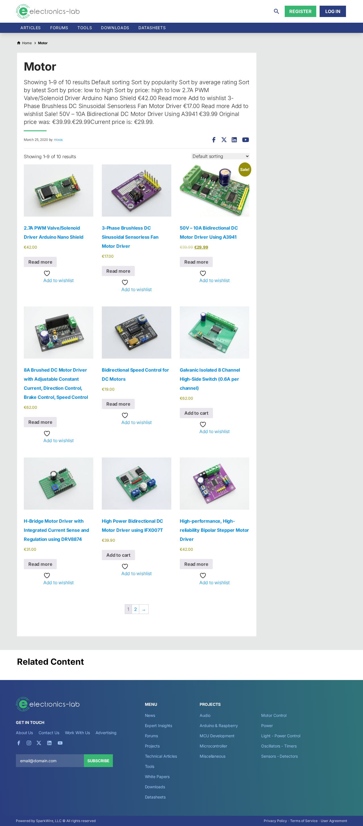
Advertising (106, 732)
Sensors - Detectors (279, 756)
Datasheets (152, 27)
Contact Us (49, 732)
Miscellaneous (212, 756)
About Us (24, 732)
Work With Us (77, 732)
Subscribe (98, 760)
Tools (84, 27)
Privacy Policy (275, 821)
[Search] (276, 11)
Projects (152, 746)
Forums (59, 27)
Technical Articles (161, 756)
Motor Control (273, 715)
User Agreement (334, 821)
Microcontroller (213, 746)
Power (267, 725)
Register (300, 11)
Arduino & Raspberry (219, 725)
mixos (58, 139)
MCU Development (217, 735)
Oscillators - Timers (278, 746)
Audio (205, 715)
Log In (332, 11)
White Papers (157, 776)
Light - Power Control (280, 735)
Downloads (155, 786)
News (150, 715)
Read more (40, 262)
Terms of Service (304, 821)
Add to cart (196, 413)
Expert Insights (158, 725)
